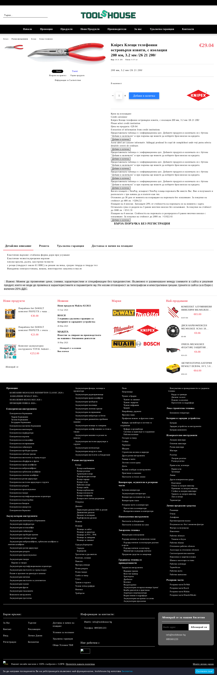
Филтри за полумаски (179, 528)
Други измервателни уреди (181, 479)
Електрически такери (19, 493)
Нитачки (79, 589)
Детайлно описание (18, 245)
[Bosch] (148, 344)
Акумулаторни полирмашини (88, 412)
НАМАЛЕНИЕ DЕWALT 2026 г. (24, 396)
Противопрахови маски (180, 521)
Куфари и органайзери (133, 429)
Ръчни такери (81, 572)
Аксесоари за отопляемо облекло (184, 550)
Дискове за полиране (86, 515)
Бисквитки (33, 642)
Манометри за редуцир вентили (137, 551)
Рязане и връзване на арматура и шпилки (28, 573)
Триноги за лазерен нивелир (183, 494)
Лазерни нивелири (178, 440)
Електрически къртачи (19, 436)
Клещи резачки (83, 471)
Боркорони (81, 551)
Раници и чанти (128, 459)
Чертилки (126, 445)
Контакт (7, 629)
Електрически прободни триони (23, 450)
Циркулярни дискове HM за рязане (92, 510)
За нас (138, 29)
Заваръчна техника (129, 530)
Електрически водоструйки (21, 500)
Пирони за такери (19, 563)
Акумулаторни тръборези (86, 402)
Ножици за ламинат (85, 540)
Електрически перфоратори (22, 433)
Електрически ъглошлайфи (21, 440)
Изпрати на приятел (57, 75)
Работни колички (131, 434)
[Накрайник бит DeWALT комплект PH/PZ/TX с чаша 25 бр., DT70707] (10, 314)
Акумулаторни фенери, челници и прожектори (89, 389)
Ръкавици (174, 510)
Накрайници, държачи (131, 411)
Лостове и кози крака (131, 463)
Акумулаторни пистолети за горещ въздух (28, 570)
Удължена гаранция (162, 29)
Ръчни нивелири (177, 447)
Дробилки (128, 579)
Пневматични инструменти (134, 516)
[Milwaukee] (124, 330)
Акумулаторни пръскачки (135, 601)
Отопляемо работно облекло (182, 546)
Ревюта (44, 245)
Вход (5, 635)
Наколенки (174, 531)
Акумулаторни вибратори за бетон (90, 416)
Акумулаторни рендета (20, 551)
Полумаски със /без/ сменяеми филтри (186, 524)
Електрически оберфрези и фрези (24, 461)
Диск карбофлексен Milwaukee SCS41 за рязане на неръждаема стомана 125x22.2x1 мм (196, 327)
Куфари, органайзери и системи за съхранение (136, 424)
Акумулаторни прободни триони (24, 534)
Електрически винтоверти (21, 429)
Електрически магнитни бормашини (25, 426)
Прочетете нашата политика (80, 664)
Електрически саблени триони (23, 454)
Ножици (78, 526)
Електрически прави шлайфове (23, 465)
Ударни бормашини (19, 417)
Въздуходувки (130, 585)
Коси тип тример (131, 574)
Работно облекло (177, 536)
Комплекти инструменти (20, 594)
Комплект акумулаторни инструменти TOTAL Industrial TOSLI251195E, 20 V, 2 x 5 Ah (34, 348)
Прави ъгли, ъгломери (179, 465)
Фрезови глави (128, 415)
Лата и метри (177, 497)
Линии (172, 475)
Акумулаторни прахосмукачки (23, 555)
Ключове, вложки (83, 558)
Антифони (174, 517)
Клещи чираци (83, 479)
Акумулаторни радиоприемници (89, 394)
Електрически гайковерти (21, 447)
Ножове (78, 521)
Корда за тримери (179, 394)
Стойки (125, 441)
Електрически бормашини (21, 413)
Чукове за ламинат (132, 399)
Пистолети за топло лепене (134, 477)
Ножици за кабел (84, 529)
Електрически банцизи (19, 503)
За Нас (6, 623)
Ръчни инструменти (20, 39)
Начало (27, 29)
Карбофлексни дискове (87, 518)
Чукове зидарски (131, 402)
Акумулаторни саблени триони (23, 538)
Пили (124, 388)
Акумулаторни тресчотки (21, 598)
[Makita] (148, 313)
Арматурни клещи (85, 474)
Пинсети (78, 561)
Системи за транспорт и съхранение (139, 432)
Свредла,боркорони (83, 545)
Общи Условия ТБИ (63, 645)
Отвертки (79, 502)
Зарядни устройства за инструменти (185, 426)
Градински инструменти (132, 567)
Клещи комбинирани (86, 468)
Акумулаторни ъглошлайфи (22, 527)
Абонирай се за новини (70, 348)
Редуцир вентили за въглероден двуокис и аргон (140, 543)
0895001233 (29, 2)
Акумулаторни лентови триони (88, 409)
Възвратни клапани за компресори (138, 511)
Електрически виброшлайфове (23, 468)
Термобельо (175, 567)
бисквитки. (127, 671)
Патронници (127, 392)
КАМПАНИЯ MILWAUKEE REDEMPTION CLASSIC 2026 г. (37, 393)
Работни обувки (177, 543)
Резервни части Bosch (179, 588)
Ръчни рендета (81, 568)
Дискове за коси (178, 397)
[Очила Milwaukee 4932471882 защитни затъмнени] (173, 350)
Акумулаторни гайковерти (21, 531)
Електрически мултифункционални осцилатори (30, 496)
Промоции (46, 29)
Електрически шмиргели (20, 507)
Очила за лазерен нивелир (182, 486)
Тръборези (80, 593)
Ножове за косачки (179, 400)
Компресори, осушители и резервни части (138, 484)
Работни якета (176, 571)
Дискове (78, 506)
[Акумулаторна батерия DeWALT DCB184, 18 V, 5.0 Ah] (173, 369)
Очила (172, 514)
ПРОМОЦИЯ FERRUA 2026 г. (23, 403)
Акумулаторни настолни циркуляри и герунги (91, 442)
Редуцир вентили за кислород (136, 548)
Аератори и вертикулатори (135, 593)
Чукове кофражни (131, 405)
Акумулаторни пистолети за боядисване (92, 455)
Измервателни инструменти (181, 435)
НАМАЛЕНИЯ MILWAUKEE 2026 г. (26, 400)
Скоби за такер (81, 575)
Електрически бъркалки (20, 510)
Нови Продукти (90, 29)
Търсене (32, 623)
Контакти (188, 29)
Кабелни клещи (83, 485)
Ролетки (173, 455)
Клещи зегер (82, 482)
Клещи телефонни (46, 39)
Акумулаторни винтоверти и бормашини (27, 520)
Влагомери (176, 483)
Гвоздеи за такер (129, 438)
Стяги (77, 579)
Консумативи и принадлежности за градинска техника (188, 389)
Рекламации (34, 629)
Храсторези (129, 576)
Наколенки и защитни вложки (183, 557)
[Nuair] (124, 344)
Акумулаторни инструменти (21, 516)
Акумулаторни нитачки (20, 577)
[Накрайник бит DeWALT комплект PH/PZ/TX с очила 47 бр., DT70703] (10, 333)
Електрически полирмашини (22, 443)
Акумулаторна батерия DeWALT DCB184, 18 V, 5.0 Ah (196, 365)
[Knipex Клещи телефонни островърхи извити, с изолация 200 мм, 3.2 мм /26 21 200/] (66, 64)
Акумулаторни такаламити (21, 591)
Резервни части (174, 580)
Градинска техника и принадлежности (130, 561)
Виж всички (63, 351)
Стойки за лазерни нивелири (183, 491)
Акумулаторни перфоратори (22, 524)
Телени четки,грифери (85, 586)
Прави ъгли (176, 469)
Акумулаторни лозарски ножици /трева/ (141, 587)
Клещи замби (82, 487)
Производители (117, 29)
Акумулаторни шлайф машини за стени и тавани (92, 430)
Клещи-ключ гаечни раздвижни (90, 498)
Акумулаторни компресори (134, 493)
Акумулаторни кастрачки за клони (139, 598)
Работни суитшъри (178, 564)
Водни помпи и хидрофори (135, 595)
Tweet (75, 71)
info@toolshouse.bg (102, 622)
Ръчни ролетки (177, 461)
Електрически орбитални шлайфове (25, 472)
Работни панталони (178, 574)
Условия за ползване (63, 632)
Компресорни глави (130, 500)
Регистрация (9, 642)
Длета (124, 466)
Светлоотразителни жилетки (182, 553)
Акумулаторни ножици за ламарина (90, 425)
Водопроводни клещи (86, 476)
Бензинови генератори (179, 413)
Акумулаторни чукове (19, 584)
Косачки (127, 582)
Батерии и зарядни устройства (183, 418)
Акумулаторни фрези (19, 587)
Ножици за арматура (86, 532)
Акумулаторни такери (19, 559)
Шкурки (125, 449)
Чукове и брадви (129, 396)
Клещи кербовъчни (85, 490)
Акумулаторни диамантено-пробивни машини (91, 420)
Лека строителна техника (180, 408)
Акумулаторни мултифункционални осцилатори (30, 566)
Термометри (175, 500)
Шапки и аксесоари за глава (182, 560)
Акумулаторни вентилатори (87, 448)
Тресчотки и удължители (86, 554)
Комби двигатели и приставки (137, 590)
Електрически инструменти (21, 409)
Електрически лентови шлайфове (24, 475)
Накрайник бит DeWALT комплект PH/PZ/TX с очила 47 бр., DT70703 (34, 329)
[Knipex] (148, 330)
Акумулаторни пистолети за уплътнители (28, 580)
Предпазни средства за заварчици (136, 554)
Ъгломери (175, 472)
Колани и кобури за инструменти (136, 470)
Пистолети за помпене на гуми (135, 525)
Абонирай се (11, 367)
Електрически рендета (19, 486)
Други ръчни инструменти (133, 456)
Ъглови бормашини (19, 420)
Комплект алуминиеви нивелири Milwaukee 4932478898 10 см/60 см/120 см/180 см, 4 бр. (196, 309)
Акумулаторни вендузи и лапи (88, 451)
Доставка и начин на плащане (112, 245)
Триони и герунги (83, 582)
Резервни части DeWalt (180, 584)
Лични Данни (35, 635)
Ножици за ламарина (86, 537)
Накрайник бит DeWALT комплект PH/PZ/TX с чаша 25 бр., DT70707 (34, 310)
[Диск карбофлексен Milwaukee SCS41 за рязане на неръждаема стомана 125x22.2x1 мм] (173, 331)
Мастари (173, 450)
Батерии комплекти (178, 430)
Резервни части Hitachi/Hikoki (183, 595)
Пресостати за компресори (135, 508)
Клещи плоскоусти (85, 493)
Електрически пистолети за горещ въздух (28, 457)
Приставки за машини (131, 473)
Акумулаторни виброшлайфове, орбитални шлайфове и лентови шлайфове (33, 542)
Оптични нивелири (178, 443)
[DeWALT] (124, 313)
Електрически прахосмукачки (23, 489)
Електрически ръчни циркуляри (23, 479)
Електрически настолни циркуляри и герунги (29, 482)
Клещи (33, 39)
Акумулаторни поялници (86, 405)
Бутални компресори (131, 490)
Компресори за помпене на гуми (136, 497)
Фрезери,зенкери (82, 565)
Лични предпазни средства (181, 505)
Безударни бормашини (21, 422)
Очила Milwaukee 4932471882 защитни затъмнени (193, 346)
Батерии (173, 423)
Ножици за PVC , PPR (86, 535)
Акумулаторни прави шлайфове (89, 398)
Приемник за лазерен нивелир (184, 488)
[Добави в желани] (211, 84)
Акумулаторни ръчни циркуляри (24, 548)
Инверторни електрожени (133, 535)
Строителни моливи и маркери (135, 452)
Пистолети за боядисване (133, 521)
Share (58, 71)
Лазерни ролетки (178, 458)
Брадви (127, 408)
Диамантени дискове (86, 512)
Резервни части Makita (179, 591)
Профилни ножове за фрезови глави (137, 418)
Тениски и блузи (178, 539)
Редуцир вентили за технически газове (139, 539)
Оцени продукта (77, 75)
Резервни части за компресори (135, 505)
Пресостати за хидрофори (182, 403)
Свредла (80, 548)
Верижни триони (131, 571)
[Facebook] (212, 2)
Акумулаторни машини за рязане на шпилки (90, 436)
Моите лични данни (203, 664)
